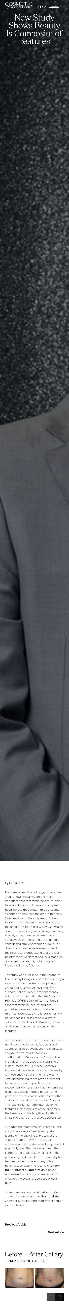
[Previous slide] (51, 1297)
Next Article (56, 1232)
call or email (46, 1196)
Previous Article (15, 1224)
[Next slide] (59, 1297)
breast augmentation (30, 1170)
